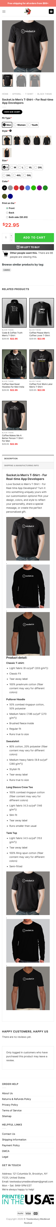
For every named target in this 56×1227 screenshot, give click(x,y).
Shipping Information (14, 1139)
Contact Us (8, 1133)
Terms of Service (11, 1110)
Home (5, 94)
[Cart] (51, 11)
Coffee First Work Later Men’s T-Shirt (41, 385)
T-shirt (29, 94)
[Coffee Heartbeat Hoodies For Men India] (14, 364)
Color (5, 181)
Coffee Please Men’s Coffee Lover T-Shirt (39, 334)
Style (6, 131)
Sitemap (6, 1116)
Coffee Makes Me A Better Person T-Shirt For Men (12, 438)
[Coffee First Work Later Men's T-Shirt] (42, 364)
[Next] (49, 46)
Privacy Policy (10, 1104)
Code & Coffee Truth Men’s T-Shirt (12, 334)
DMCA (5, 1151)
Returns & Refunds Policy (16, 1099)
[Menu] (4, 11)
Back (11, 212)
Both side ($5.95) (18, 217)
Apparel (16, 94)
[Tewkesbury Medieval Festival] (28, 11)
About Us (7, 1093)
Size (5, 160)
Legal (5, 1156)
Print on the (9, 203)
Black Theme (44, 94)
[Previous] (6, 46)
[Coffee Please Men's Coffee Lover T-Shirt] (42, 312)
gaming (6, 270)
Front (12, 208)
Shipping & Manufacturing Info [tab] (21, 465)
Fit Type (7, 118)
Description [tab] (11, 458)
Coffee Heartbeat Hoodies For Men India (13, 385)
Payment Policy (11, 1145)
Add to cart (34, 237)
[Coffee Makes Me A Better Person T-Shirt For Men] (14, 415)
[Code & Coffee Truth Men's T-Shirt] (14, 312)
